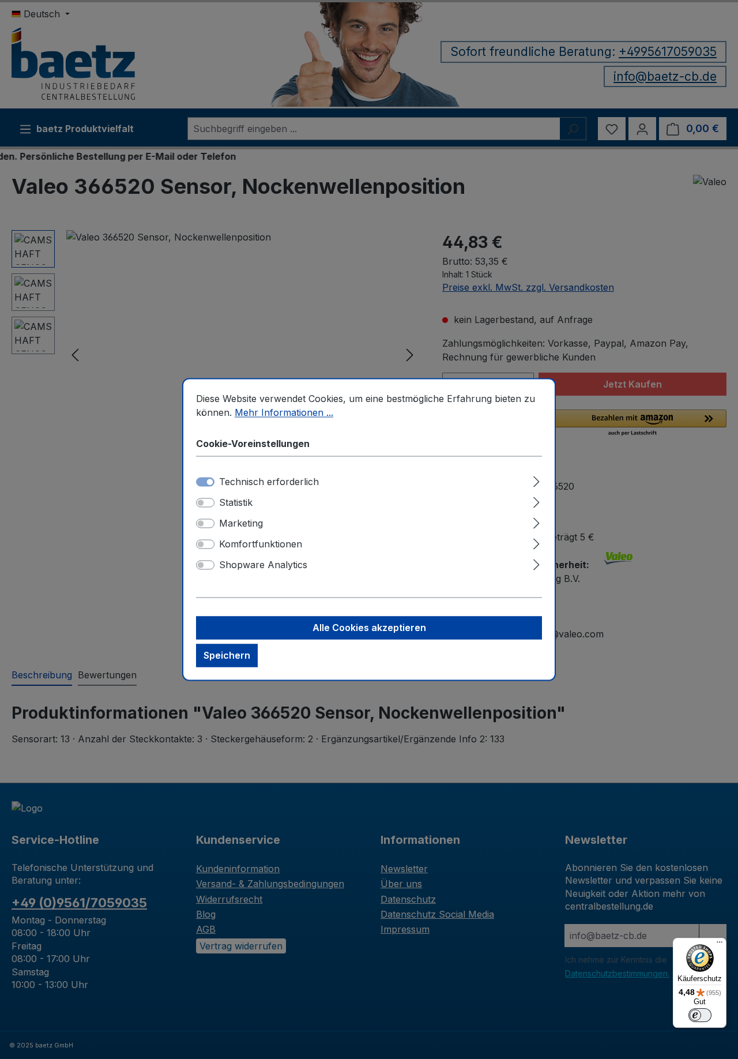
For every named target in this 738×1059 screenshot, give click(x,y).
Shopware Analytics (263, 565)
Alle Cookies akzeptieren (369, 628)
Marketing (241, 524)
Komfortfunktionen (260, 544)
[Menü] (719, 945)
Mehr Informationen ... (284, 412)
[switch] (205, 503)
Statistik (236, 503)
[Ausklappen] (536, 480)
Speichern (227, 656)
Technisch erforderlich (269, 482)
